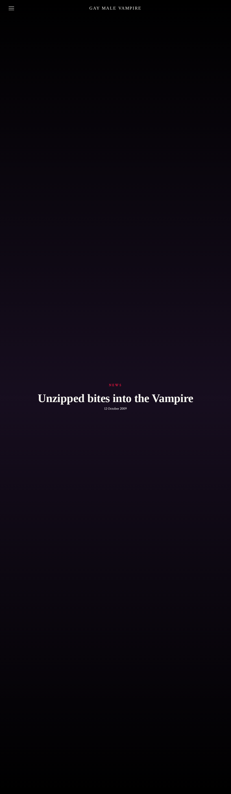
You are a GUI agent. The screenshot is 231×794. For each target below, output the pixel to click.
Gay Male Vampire (115, 8)
